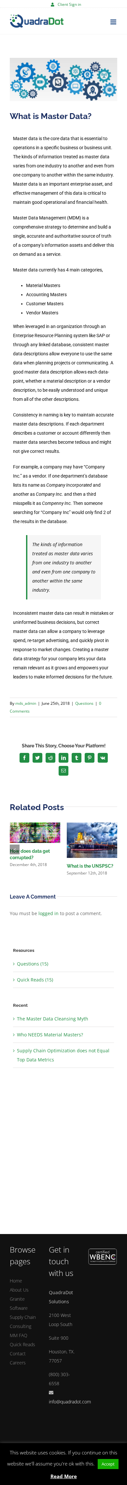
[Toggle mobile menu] (113, 22)
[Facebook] (24, 758)
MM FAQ (18, 1335)
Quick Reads (22, 1344)
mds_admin (25, 703)
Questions (84, 703)
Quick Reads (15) (35, 980)
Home (16, 1281)
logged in (48, 913)
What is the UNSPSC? (90, 866)
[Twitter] (37, 758)
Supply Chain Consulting (23, 1321)
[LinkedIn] (63, 758)
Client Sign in (69, 4)
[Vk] (103, 758)
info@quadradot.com (70, 1402)
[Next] (112, 849)
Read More (63, 1476)
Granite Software (19, 1303)
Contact (18, 1353)
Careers (18, 1363)
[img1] (63, 79)
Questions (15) (32, 964)
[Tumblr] (76, 758)
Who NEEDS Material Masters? (50, 1035)
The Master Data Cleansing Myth (52, 1019)
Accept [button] (108, 1464)
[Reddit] (50, 758)
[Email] (63, 771)
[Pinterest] (89, 758)
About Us (19, 1290)
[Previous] (15, 849)
